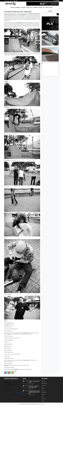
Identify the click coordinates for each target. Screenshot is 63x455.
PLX (26, 13)
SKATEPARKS (35, 7)
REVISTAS (47, 7)
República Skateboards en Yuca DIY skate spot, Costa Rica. (34, 392)
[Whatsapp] (11, 373)
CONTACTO (11, 0)
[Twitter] (7, 373)
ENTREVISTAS (17, 7)
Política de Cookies (41, 403)
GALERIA (40, 7)
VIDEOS (27, 7)
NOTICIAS (12, 7)
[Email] (13, 373)
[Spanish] (16, 0)
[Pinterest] (9, 373)
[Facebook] (5, 373)
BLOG (31, 7)
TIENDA (5, 0)
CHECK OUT (23, 7)
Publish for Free (18, 392)
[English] (14, 0)
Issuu (10, 392)
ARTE (44, 7)
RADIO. (51, 7)
